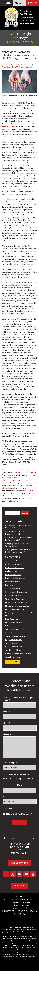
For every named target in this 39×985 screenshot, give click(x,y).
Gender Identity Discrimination (16, 592)
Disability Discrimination (13, 564)
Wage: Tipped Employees (14, 646)
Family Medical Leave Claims (15, 578)
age (14, 480)
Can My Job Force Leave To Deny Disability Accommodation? (17, 550)
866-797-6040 (28, 23)
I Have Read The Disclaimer (19, 814)
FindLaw (20, 914)
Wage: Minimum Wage (13, 639)
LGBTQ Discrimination (21, 67)
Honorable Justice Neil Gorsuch (13, 199)
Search (33, 3)
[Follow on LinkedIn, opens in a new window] (19, 874)
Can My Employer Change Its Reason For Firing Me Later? (19, 538)
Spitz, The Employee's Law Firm (19, 899)
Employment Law (11, 571)
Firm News (6, 67)
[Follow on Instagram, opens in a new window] (33, 874)
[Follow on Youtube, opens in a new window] (26, 874)
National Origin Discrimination (16, 602)
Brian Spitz (17, 64)
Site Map (25, 905)
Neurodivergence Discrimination (17, 606)
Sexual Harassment (12, 633)
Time (5, 797)
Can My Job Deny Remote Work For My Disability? (18, 526)
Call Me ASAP (12, 779)
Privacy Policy (19, 908)
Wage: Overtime (11, 643)
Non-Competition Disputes (15, 609)
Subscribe (12, 662)
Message (8, 734)
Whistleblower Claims (13, 650)
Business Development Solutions (19, 911)
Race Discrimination (12, 619)
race (9, 477)
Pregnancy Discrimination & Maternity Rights (18, 614)
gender (9, 480)
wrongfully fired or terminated (22, 472)
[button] (6, 2)
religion (20, 480)
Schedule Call (28, 779)
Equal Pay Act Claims (13, 574)
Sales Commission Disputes (15, 629)
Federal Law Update (12, 581)
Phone (7, 723)
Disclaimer (7, 808)
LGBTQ (9, 137)
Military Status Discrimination (15, 599)
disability (28, 480)
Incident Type (10, 763)
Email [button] (20, 3)
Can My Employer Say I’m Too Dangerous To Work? (16, 532)
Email (6, 711)
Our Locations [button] (19, 863)
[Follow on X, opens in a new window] (13, 874)
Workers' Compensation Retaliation (18, 653)
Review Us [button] (19, 886)
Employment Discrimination (14, 568)
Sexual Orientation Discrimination (17, 636)
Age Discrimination (12, 561)
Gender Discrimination (13, 588)
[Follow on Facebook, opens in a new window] (6, 874)
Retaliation (9, 626)
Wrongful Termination (13, 657)
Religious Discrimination (13, 622)
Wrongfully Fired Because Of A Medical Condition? (16, 544)
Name (6, 700)
